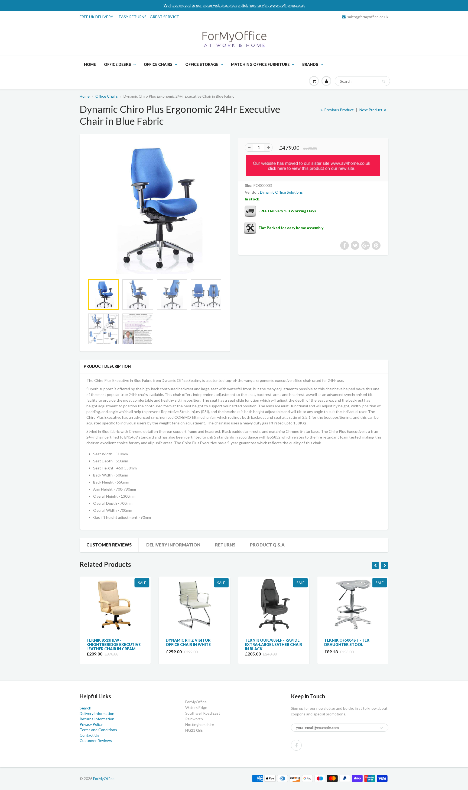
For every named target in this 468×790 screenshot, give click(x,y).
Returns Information (97, 719)
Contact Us (89, 735)
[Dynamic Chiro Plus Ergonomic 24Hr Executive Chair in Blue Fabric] (154, 207)
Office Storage (201, 64)
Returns (225, 544)
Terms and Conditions (98, 729)
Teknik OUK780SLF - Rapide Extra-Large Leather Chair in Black (194, 644)
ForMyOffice (104, 778)
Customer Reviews (109, 544)
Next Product (371, 109)
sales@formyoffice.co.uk (367, 16)
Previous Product (338, 109)
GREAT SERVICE (164, 16)
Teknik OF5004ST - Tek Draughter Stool (267, 642)
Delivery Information (173, 544)
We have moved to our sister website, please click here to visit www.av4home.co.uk (234, 5)
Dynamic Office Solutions (281, 192)
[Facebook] (296, 745)
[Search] (383, 81)
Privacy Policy (91, 724)
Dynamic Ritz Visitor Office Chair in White (108, 642)
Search (85, 708)
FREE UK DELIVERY (96, 16)
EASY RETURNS (134, 16)
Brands (310, 64)
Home (90, 64)
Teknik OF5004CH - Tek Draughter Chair (347, 642)
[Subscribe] (382, 728)
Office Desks (117, 64)
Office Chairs (158, 64)
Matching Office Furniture (260, 64)
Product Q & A (267, 544)
